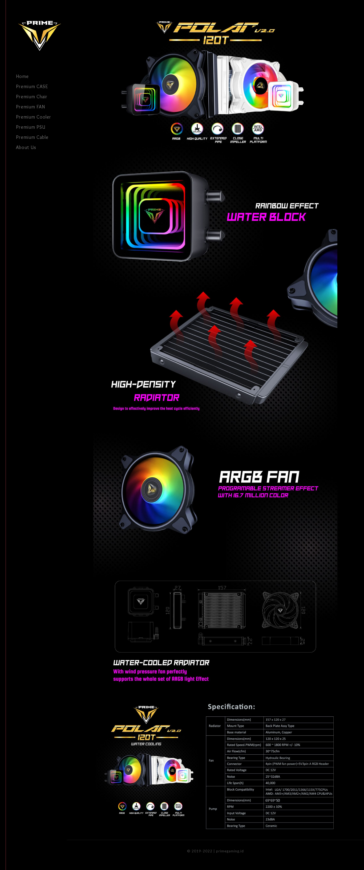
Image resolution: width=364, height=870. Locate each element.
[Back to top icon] (338, 859)
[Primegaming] (41, 35)
